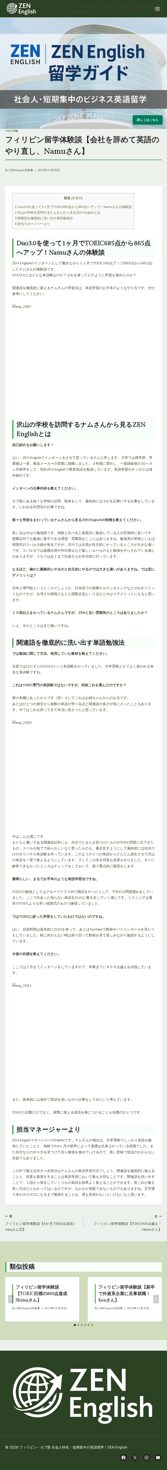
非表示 (77, 198)
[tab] (75, 1325)
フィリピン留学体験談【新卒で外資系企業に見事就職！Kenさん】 (126, 1294)
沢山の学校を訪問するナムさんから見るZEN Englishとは (57, 212)
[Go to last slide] (11, 1299)
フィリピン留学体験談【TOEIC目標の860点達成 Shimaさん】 (41, 1294)
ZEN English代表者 (21, 170)
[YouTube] (158, 1457)
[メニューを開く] (157, 9)
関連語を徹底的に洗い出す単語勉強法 (44, 218)
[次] (156, 1299)
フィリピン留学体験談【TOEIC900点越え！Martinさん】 (128, 1223)
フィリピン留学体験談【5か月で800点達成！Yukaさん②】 (41, 1223)
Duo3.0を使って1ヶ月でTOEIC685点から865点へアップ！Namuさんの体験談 (73, 207)
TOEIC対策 (11, 131)
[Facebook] (123, 1457)
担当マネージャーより (32, 224)
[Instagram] (146, 1457)
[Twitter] (135, 1457)
